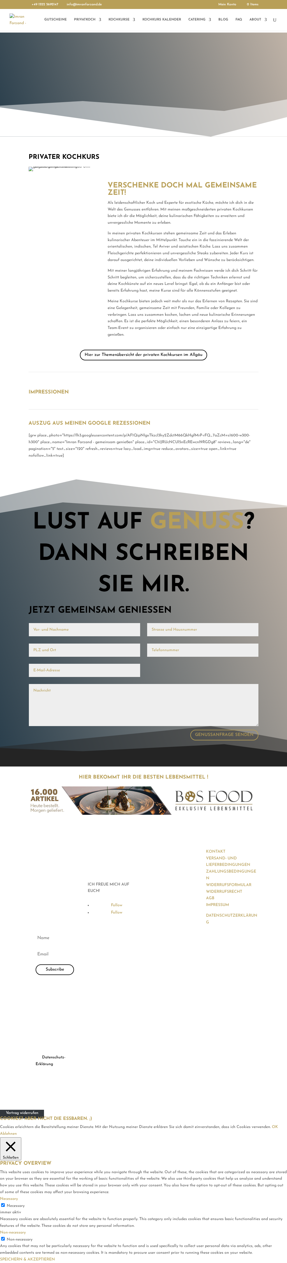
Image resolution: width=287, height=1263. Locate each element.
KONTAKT (215, 852)
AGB (210, 898)
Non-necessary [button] (13, 1232)
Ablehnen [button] (8, 1134)
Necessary (16, 1206)
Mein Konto (227, 4)
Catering (196, 19)
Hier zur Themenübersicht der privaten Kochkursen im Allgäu (143, 355)
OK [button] (275, 1127)
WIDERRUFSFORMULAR (228, 885)
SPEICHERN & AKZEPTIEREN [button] (27, 1259)
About (255, 19)
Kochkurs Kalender (161, 19)
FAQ (238, 19)
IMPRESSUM (217, 905)
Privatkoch (85, 19)
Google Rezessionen (118, 423)
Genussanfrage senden (224, 735)
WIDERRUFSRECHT (224, 892)
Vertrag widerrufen (22, 1113)
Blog (223, 19)
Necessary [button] (9, 1199)
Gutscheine (55, 19)
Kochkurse (118, 19)
